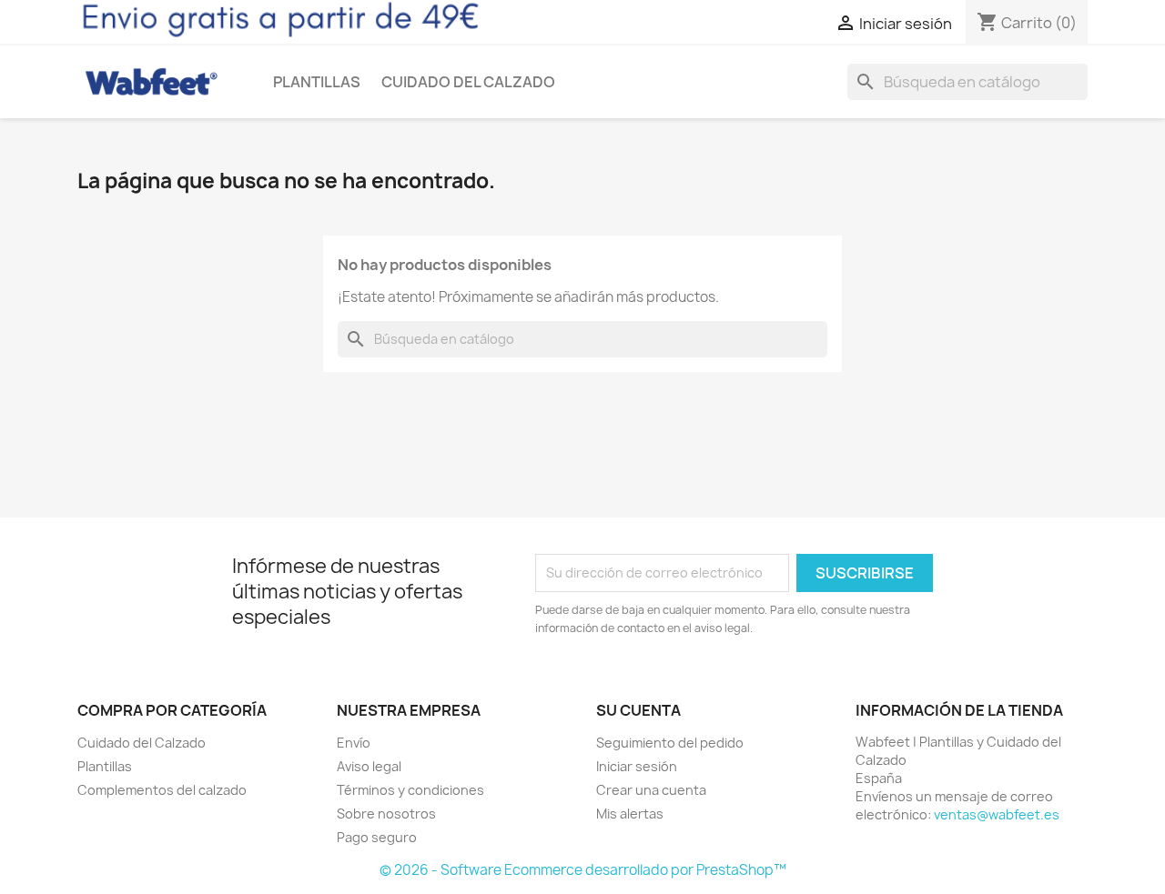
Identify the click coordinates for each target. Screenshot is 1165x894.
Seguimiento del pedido (670, 742)
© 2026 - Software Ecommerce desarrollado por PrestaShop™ (583, 869)
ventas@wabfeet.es (996, 814)
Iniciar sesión (636, 766)
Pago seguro (377, 837)
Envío (353, 742)
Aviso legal (369, 766)
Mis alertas (630, 813)
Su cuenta (638, 710)
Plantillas (316, 82)
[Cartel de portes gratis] (279, 19)
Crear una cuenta (651, 790)
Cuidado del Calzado (468, 82)
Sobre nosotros (386, 813)
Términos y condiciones (410, 790)
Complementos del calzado (162, 790)
